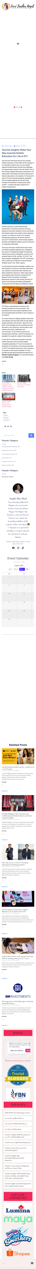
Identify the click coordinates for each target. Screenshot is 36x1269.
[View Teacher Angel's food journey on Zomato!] (18, 1061)
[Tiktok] (19, 107)
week (17, 569)
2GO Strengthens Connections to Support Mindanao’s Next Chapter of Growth (15, 911)
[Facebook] (13, 548)
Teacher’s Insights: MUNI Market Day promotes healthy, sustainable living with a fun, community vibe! (17, 1176)
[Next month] (18, 562)
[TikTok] (23, 548)
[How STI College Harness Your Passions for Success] (23, 378)
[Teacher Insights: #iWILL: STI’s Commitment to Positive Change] (8, 396)
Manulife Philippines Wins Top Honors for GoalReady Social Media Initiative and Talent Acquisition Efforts (17, 816)
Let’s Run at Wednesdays (13, 1129)
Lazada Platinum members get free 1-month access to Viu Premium (18, 768)
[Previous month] (15, 562)
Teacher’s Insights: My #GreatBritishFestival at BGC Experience (14, 1158)
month (23, 569)
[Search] (31, 435)
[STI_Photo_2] (18, 206)
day (11, 569)
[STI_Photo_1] (18, 295)
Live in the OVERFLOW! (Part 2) (16, 1124)
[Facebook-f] (17, 107)
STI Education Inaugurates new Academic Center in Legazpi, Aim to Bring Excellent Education (8, 386)
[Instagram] (18, 548)
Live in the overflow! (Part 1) (14, 1118)
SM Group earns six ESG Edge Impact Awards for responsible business (18, 1002)
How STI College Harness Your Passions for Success (23, 384)
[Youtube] (21, 107)
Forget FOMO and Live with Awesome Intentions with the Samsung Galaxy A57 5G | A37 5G (17, 957)
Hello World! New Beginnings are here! (17, 1113)
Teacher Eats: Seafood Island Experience (18, 1142)
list (28, 569)
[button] (18, 43)
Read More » (5, 791)
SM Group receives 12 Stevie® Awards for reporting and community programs (15, 864)
